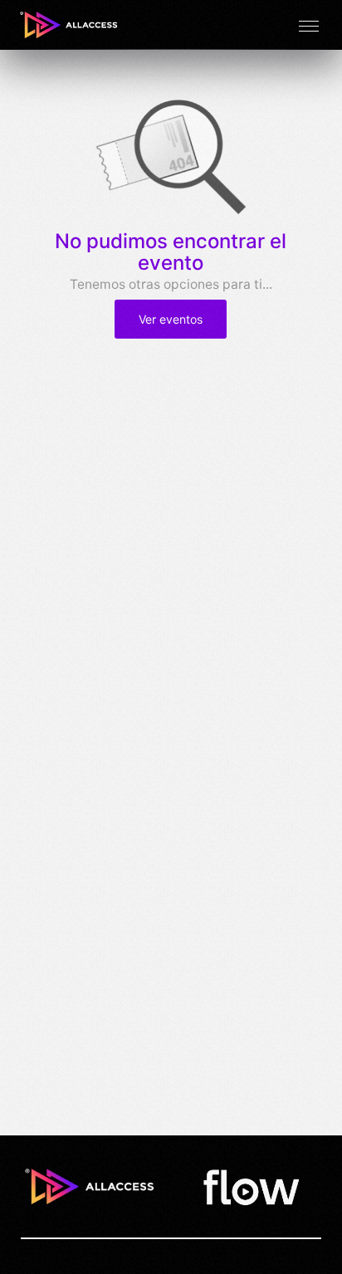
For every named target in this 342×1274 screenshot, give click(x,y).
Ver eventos (171, 319)
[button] (308, 24)
